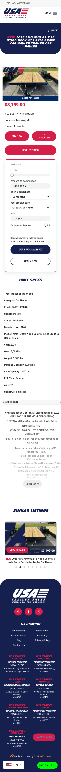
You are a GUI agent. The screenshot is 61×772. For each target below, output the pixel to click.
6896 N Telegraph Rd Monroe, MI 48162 (44, 694)
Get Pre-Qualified (31, 249)
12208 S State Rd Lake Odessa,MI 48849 (17, 694)
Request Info (30, 150)
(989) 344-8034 (44, 665)
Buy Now (17, 136)
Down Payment (16, 164)
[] (18, 614)
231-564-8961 (44, 714)
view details (17, 550)
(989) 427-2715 (17, 665)
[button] (16, 567)
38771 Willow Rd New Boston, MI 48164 (17, 720)
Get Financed (44, 136)
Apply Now (30, 261)
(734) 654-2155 (17, 714)
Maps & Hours (44, 737)
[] (28, 614)
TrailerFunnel (42, 756)
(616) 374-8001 (17, 688)
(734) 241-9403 (44, 688)
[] (39, 614)
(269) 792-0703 (17, 740)
